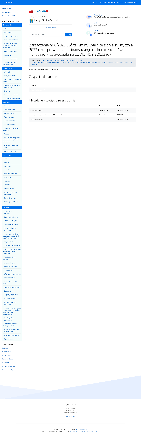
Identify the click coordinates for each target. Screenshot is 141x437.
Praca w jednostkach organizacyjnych (10, 64)
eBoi (95, 23)
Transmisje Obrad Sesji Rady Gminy (10, 203)
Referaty (6, 106)
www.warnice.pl (70, 416)
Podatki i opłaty (9, 113)
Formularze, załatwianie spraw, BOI (11, 129)
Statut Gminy (8, 32)
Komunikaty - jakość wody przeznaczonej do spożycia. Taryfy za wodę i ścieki (11, 236)
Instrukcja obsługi (9, 278)
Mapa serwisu (6, 352)
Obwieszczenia (8, 270)
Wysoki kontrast (132, 2)
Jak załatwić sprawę (10, 263)
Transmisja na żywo (10, 198)
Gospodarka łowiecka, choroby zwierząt (10, 325)
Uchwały (6, 185)
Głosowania (7, 166)
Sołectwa (7, 91)
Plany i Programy (9, 117)
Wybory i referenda (10, 298)
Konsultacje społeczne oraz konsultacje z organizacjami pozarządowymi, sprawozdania (12, 311)
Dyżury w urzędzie (9, 121)
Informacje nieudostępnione (12, 274)
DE (100, 2)
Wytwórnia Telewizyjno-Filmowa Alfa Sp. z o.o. (84, 431)
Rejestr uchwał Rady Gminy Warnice (10, 193)
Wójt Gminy (7, 72)
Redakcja (5, 348)
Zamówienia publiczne (11, 217)
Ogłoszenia (7, 291)
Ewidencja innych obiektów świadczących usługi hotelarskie (12, 251)
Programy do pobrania (11, 295)
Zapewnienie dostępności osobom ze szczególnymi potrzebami (11, 140)
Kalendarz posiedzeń (10, 173)
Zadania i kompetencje (11, 95)
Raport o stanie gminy (11, 51)
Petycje (6, 134)
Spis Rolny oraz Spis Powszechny (9, 303)
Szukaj (68, 35)
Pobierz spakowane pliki (38, 90)
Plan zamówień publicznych (8, 212)
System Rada (98, 15)
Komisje (6, 162)
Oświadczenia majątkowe (12, 98)
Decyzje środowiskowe (11, 224)
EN (96, 2)
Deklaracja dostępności (9, 370)
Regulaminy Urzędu (10, 109)
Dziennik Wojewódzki (8, 16)
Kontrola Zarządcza (10, 151)
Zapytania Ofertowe (10, 266)
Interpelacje (7, 170)
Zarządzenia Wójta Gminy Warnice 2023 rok (68, 60)
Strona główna (8, 2)
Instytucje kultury (9, 242)
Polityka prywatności (8, 366)
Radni (5, 159)
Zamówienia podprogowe (12, 287)
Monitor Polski (6, 12)
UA (93, 2)
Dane (5, 28)
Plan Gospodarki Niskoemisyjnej (8, 319)
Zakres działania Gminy (11, 40)
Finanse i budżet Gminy (11, 36)
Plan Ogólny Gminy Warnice (9, 258)
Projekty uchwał (9, 188)
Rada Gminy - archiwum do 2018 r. (12, 80)
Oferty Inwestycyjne (10, 221)
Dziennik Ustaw (7, 9)
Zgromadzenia (8, 339)
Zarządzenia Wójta (10, 76)
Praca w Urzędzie (9, 124)
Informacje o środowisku (11, 335)
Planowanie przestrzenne (12, 245)
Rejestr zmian (6, 355)
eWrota (96, 31)
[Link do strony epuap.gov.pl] (42, 11)
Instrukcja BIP (121, 2)
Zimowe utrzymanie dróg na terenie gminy (11, 330)
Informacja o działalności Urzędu (11, 147)
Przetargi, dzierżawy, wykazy (10, 282)
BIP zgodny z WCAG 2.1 (82, 429)
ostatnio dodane (51, 27)
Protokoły (7, 181)
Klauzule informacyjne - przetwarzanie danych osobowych (10, 45)
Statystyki (5, 362)
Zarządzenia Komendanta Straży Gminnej (11, 86)
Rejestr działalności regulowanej (9, 229)
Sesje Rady (7, 177)
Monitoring (7, 55)
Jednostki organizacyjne (11, 59)
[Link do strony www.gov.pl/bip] (32, 11)
